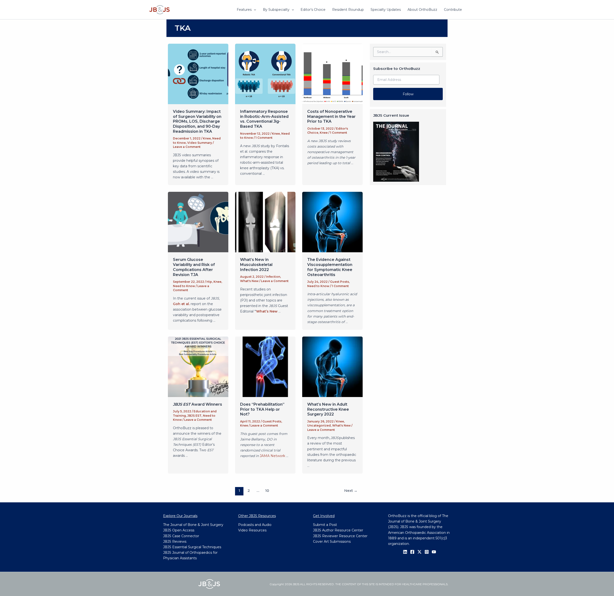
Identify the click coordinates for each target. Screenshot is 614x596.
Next (350, 490)
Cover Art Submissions (332, 541)
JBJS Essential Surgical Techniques (192, 547)
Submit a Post (325, 525)
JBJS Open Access (178, 530)
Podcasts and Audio (255, 525)
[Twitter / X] (419, 552)
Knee (207, 138)
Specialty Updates (386, 9)
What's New (249, 281)
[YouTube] (434, 552)
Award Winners (197, 404)
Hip (209, 281)
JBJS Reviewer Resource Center (340, 536)
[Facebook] (412, 552)
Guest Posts (339, 281)
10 (267, 490)
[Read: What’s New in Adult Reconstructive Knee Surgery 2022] (332, 366)
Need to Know (184, 286)
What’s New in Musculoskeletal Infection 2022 (256, 264)
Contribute (453, 9)
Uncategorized (319, 425)
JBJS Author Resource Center (338, 530)
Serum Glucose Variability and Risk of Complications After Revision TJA (194, 267)
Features (244, 9)
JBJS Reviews (174, 541)
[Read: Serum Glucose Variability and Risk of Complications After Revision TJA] (198, 222)
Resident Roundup (348, 9)
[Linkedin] (405, 552)
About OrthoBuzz (422, 9)
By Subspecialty (276, 9)
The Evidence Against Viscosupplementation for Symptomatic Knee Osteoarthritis (329, 267)
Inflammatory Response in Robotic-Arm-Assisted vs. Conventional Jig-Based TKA (264, 119)
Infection (273, 276)
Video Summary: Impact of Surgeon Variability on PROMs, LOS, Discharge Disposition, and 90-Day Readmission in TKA (197, 121)
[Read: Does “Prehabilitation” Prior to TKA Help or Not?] (265, 366)
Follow (408, 94)
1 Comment (263, 137)
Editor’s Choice (313, 9)
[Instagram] (427, 552)
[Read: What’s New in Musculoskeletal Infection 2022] (265, 222)
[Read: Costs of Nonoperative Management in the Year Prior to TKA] (332, 73)
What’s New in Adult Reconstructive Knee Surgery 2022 (328, 409)
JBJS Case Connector (181, 536)
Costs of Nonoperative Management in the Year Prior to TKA (331, 116)
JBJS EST (194, 415)
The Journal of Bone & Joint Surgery (193, 525)
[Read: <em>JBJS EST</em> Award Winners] (198, 366)
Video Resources (252, 530)
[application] (254, 9)
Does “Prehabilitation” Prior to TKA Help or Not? (262, 409)
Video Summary (199, 142)
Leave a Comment (187, 147)
